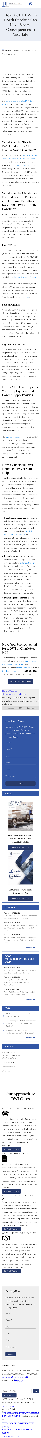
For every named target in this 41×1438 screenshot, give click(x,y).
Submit (20, 783)
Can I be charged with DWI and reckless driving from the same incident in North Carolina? (20, 1023)
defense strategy (27, 563)
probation (25, 297)
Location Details (8, 1067)
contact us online (23, 667)
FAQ (7, 1008)
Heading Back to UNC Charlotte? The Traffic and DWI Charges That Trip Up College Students (18, 982)
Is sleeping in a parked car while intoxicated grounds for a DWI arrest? (19, 1031)
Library (10, 907)
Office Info (6, 1377)
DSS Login (14, 1436)
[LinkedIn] (18, 1380)
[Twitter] (16, 1380)
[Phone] (30, 4)
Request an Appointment (20, 681)
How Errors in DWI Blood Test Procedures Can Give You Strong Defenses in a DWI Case (20, 928)
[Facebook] (14, 1380)
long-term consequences (16, 437)
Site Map (6, 1436)
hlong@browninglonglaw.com (14, 694)
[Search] (36, 1391)
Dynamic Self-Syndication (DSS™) (17, 1431)
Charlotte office (9, 671)
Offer (8, 793)
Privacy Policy (8, 1406)
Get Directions (20, 1377)
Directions (6, 1071)
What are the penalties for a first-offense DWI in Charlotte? (20, 1015)
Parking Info (9, 1395)
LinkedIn (32, 708)
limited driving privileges (25, 277)
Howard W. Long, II (10, 691)
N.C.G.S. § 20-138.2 (25, 165)
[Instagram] (21, 1380)
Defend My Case (11, 1149)
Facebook (11, 708)
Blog (8, 956)
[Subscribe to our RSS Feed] (20, 961)
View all (29, 947)
